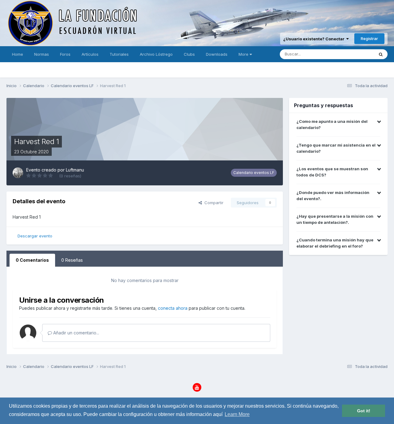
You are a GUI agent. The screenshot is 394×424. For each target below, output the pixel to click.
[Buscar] (381, 54)
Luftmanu (75, 169)
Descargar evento (35, 235)
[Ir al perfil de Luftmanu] (18, 173)
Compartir (212, 202)
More (243, 54)
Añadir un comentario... (75, 332)
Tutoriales (119, 54)
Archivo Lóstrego (156, 54)
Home (17, 54)
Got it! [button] (363, 410)
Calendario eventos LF (253, 172)
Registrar (369, 38)
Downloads (216, 54)
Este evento (354, 54)
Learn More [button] (237, 414)
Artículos (90, 54)
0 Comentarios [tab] (32, 260)
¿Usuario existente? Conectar (314, 38)
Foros (65, 54)
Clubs (189, 54)
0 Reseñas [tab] (72, 260)
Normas (41, 54)
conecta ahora (172, 308)
